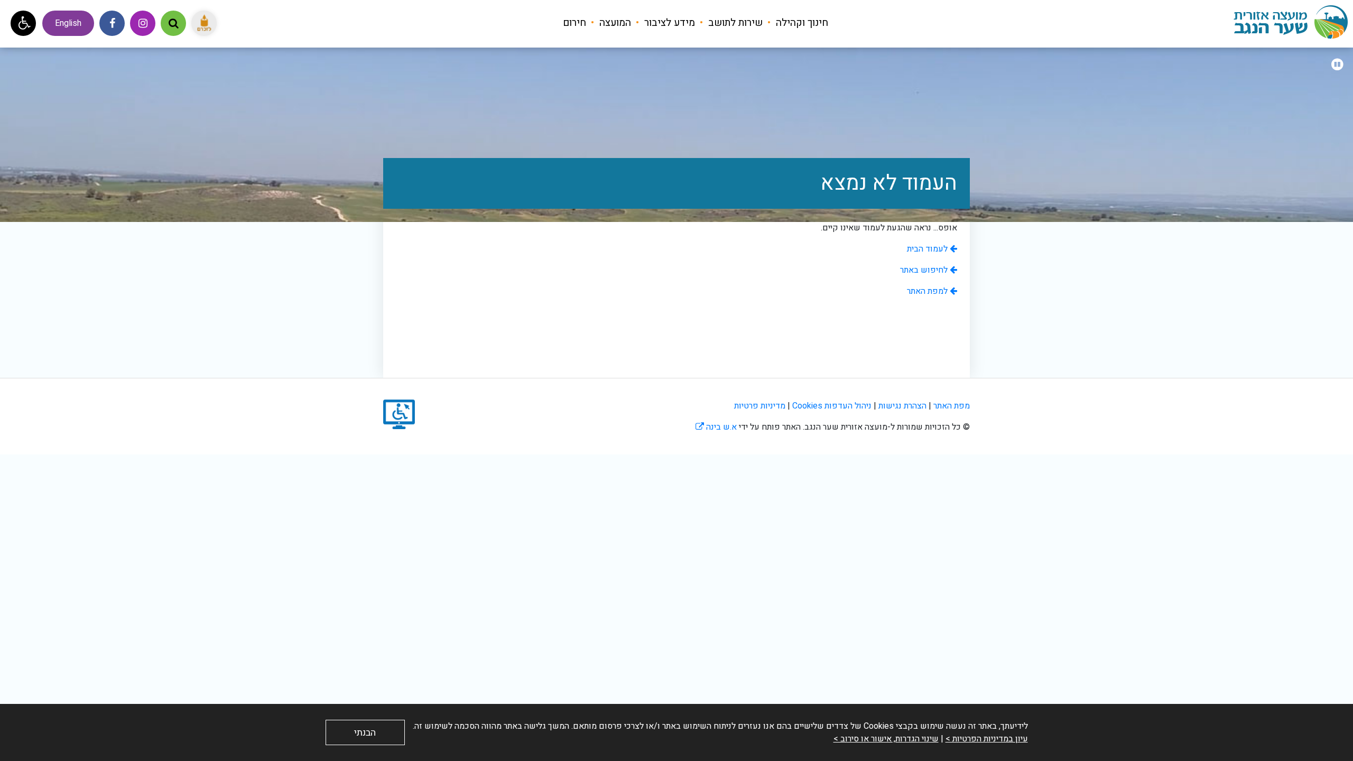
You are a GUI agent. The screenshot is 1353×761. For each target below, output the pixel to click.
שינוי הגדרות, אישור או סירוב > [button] (886, 738)
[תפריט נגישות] (23, 23)
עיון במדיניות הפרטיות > (987, 738)
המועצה (614, 22)
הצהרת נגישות (902, 406)
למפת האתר (928, 291)
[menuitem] (796, 22)
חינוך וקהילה (800, 22)
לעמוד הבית (928, 249)
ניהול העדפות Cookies (832, 406)
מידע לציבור (668, 22)
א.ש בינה (716, 427)
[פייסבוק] (112, 23)
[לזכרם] (204, 23)
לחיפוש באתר (925, 270)
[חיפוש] (173, 23)
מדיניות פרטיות (759, 406)
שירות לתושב (734, 22)
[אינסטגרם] (142, 23)
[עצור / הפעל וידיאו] (1337, 65)
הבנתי (365, 733)
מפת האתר (951, 406)
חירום (574, 22)
